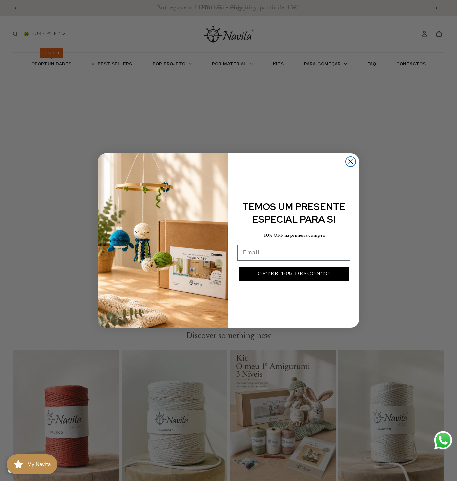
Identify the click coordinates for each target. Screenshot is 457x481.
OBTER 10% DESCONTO (294, 274)
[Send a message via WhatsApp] (443, 440)
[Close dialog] (351, 162)
